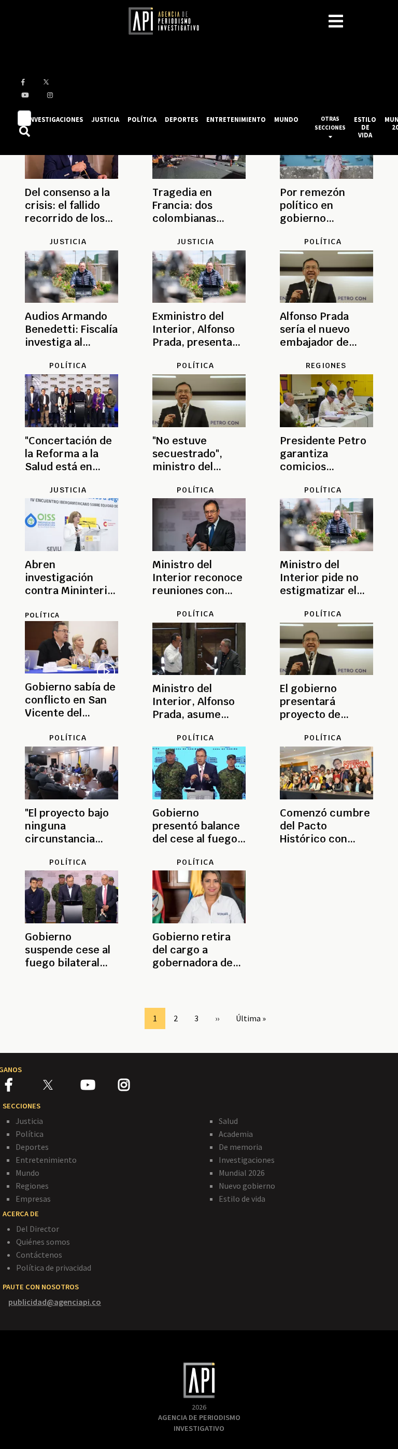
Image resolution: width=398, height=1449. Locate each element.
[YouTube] (99, 1086)
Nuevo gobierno (247, 1185)
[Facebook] (24, 1086)
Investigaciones (247, 1160)
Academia (236, 1134)
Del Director (37, 1228)
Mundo (27, 1172)
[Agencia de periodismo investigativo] (169, 20)
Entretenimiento (46, 1160)
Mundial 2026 (242, 1172)
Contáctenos (39, 1254)
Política (42, 615)
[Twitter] (61, 1084)
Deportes (32, 1147)
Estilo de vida (242, 1198)
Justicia (29, 1121)
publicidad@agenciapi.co (54, 1302)
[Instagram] (136, 1086)
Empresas (33, 1198)
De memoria (240, 1147)
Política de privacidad (53, 1267)
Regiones (32, 1185)
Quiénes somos (43, 1241)
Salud (228, 1121)
